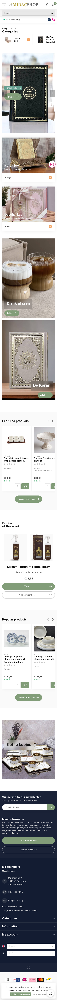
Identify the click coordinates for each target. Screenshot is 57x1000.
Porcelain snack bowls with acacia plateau (16, 459)
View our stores (29, 849)
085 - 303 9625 (15, 892)
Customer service (28, 840)
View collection (27, 499)
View (26, 586)
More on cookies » (40, 994)
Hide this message (20, 994)
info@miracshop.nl (17, 900)
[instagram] (50, 993)
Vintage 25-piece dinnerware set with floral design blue (14, 659)
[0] (53, 5)
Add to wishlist (26, 594)
